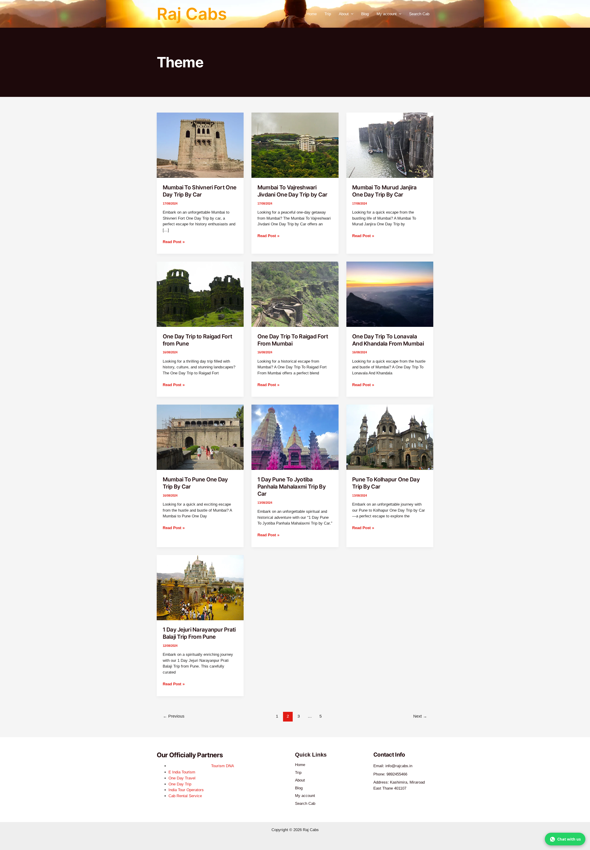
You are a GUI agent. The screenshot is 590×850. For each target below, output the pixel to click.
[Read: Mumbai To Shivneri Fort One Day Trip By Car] (200, 145)
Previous (173, 716)
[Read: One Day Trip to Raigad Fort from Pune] (200, 294)
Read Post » (174, 241)
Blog (365, 14)
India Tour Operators (186, 790)
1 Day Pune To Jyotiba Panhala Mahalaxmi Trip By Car (291, 486)
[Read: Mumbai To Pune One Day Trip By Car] (200, 437)
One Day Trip (179, 784)
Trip (327, 14)
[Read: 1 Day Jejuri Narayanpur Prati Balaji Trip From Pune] (200, 587)
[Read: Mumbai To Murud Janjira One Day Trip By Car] (389, 145)
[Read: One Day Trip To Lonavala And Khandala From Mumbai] (389, 294)
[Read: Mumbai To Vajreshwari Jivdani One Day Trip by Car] (294, 145)
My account (387, 14)
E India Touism (181, 772)
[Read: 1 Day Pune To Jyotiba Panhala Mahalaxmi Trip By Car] (294, 437)
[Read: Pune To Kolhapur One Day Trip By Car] (389, 437)
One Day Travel (181, 778)
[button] (351, 14)
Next (420, 716)
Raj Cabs (192, 14)
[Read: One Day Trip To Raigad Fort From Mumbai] (294, 294)
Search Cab (419, 14)
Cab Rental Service (185, 796)
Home (312, 14)
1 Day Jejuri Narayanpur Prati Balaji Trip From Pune (199, 633)
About (344, 14)
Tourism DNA (222, 766)
